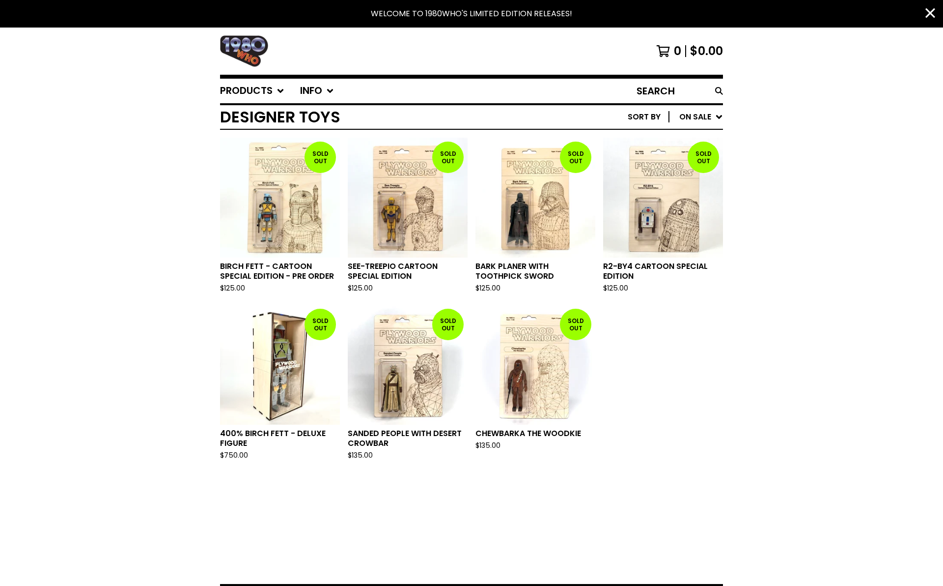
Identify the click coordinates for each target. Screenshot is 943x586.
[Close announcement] (930, 14)
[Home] (244, 51)
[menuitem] (252, 91)
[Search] (719, 91)
